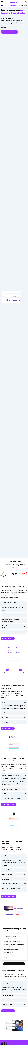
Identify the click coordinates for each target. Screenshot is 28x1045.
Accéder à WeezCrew (7, 638)
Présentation (13, 5)
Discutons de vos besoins (9, 31)
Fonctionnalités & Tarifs (22, 5)
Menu (2, 2)
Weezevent (14, 2)
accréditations (11, 768)
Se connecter (25, 2)
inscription (16, 706)
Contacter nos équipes (8, 804)
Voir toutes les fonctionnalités (14, 963)
